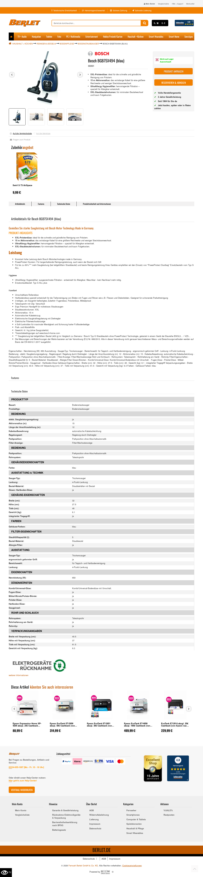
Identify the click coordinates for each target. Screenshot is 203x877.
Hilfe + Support (177, 3)
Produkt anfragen (173, 71)
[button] (12, 74)
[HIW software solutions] (106, 871)
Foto (59, 36)
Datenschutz (95, 828)
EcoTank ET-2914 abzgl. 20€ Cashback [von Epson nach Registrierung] (174, 725)
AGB (91, 810)
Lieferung (94, 819)
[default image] (46, 78)
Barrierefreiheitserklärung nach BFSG (64, 824)
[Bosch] (98, 53)
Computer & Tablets (136, 819)
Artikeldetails (20, 203)
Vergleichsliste (163, 3)
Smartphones (133, 814)
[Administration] (113, 871)
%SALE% (168, 810)
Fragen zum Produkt (21, 139)
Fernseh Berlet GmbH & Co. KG (83, 865)
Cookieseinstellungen (132, 865)
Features (41, 203)
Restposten (169, 814)
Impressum (94, 823)
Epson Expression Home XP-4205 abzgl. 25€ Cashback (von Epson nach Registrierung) (27, 727)
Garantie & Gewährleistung (65, 810)
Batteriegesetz (59, 829)
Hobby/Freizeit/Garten (112, 36)
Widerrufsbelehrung (99, 814)
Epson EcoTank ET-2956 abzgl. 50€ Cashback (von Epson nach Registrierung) (63, 725)
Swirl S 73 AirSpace (22, 185)
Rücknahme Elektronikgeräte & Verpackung (66, 816)
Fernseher (131, 810)
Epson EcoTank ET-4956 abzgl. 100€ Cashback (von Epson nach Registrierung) (137, 725)
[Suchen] (144, 23)
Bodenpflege (67, 43)
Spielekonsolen (134, 823)
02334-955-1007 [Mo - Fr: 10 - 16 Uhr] (26, 767)
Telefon (49, 36)
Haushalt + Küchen (136, 36)
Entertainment (91, 36)
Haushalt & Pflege (135, 828)
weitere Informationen (18, 675)
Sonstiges (188, 36)
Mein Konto (20, 810)
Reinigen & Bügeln (46, 43)
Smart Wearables (156, 36)
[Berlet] (30, 23)
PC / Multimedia (73, 36)
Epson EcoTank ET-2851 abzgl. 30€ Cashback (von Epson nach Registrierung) (100, 725)
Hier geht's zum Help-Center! (23, 780)
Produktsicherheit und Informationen (97, 203)
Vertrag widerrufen (22, 790)
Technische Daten (63, 203)
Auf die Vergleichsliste (22, 133)
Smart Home (174, 36)
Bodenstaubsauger (88, 43)
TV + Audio (22, 36)
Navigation (36, 36)
